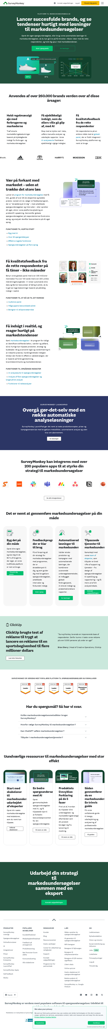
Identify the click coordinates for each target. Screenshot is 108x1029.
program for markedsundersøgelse (28, 195)
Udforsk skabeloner (13, 829)
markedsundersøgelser (20, 340)
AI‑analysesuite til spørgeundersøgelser (24, 373)
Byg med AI (13, 233)
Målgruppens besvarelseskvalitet (21, 306)
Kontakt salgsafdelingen (65, 3)
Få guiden (90, 835)
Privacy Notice (39, 1017)
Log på (77, 3)
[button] (54, 716)
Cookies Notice (50, 1017)
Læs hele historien (15, 658)
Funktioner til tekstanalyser (20, 383)
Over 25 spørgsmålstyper (18, 237)
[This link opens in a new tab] (81, 995)
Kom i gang (39, 592)
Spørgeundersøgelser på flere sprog (23, 245)
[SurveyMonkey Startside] (13, 3)
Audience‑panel (14, 302)
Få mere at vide (41, 830)
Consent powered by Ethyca (95, 1027)
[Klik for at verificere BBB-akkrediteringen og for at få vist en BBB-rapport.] (29, 1021)
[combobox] (10, 994)
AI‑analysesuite (47, 140)
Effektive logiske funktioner (19, 241)
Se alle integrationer (54, 498)
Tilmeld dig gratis (90, 3)
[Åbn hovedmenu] (102, 3)
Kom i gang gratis (42, 48)
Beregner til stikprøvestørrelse (21, 309)
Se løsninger (64, 48)
